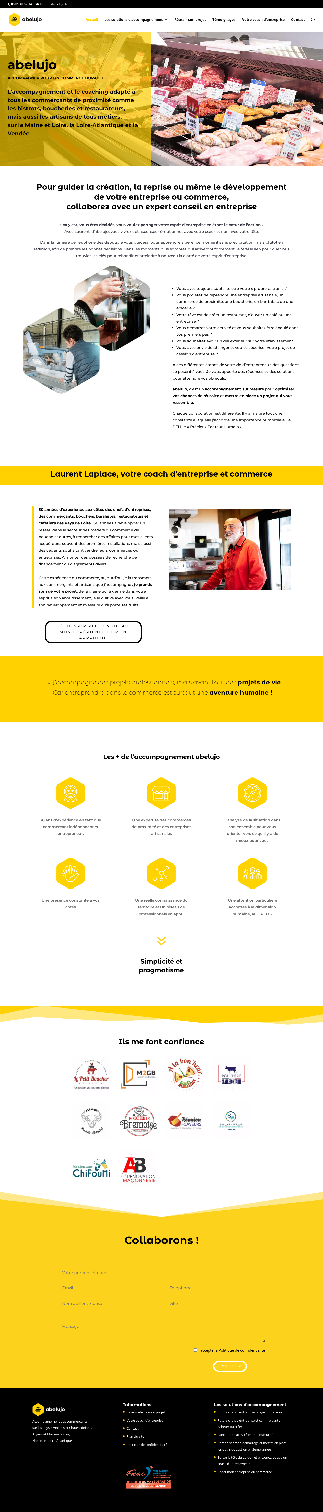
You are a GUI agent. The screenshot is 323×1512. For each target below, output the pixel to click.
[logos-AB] (138, 1184)
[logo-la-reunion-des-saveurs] (184, 1137)
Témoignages (223, 20)
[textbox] (161, 758)
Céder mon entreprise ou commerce (245, 1472)
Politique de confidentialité (242, 1350)
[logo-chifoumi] (91, 1184)
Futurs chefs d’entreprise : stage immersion (250, 1412)
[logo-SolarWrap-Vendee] (231, 1137)
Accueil (92, 20)
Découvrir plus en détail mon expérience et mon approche (93, 632)
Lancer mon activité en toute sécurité (245, 1434)
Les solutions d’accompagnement (133, 20)
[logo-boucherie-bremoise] (138, 1137)
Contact (298, 20)
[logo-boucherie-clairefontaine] (231, 1091)
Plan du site (135, 1436)
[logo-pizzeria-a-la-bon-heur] (184, 1091)
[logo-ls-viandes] (91, 1137)
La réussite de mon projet (146, 1412)
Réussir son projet (190, 20)
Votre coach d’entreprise (263, 20)
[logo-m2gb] (138, 1091)
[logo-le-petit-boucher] (91, 1091)
